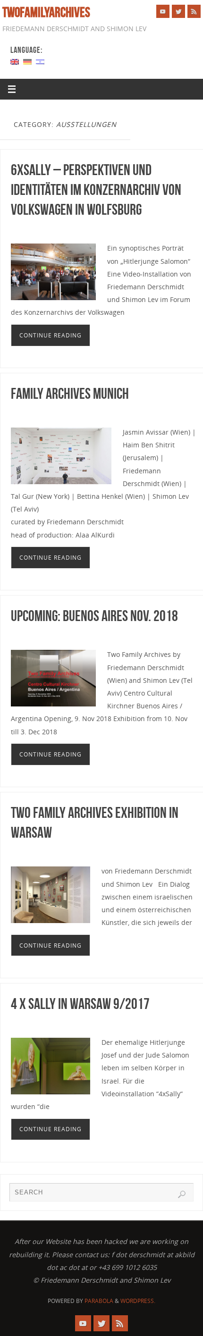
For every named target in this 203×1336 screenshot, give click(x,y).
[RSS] (194, 11)
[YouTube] (162, 11)
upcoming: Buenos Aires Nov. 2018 (94, 615)
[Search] (181, 1194)
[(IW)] (40, 61)
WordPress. (137, 1301)
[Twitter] (178, 11)
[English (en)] (14, 61)
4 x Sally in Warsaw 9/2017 (80, 1003)
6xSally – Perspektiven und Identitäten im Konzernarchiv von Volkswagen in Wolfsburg (96, 189)
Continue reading (50, 335)
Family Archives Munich (70, 393)
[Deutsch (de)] (27, 61)
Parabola (99, 1301)
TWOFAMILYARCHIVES (46, 12)
